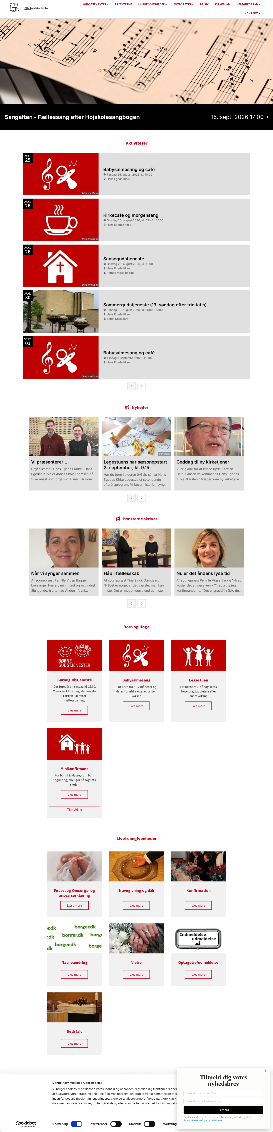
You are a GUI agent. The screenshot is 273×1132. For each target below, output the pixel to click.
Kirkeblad (222, 4)
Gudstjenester (94, 4)
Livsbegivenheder (151, 4)
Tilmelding (74, 809)
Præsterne (123, 4)
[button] (74, 710)
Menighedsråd (247, 4)
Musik (204, 4)
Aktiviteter (182, 4)
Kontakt (251, 13)
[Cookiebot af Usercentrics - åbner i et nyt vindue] (25, 1124)
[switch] (116, 1124)
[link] (96, 4)
